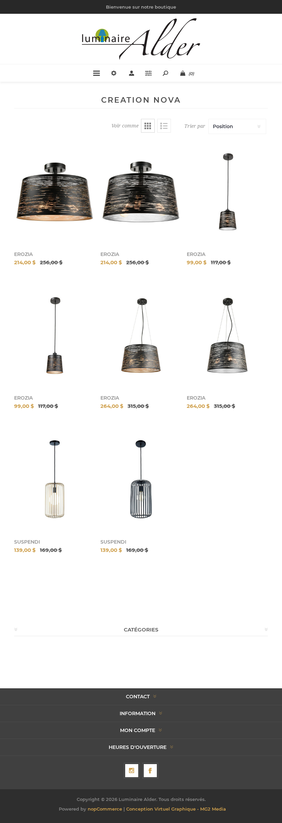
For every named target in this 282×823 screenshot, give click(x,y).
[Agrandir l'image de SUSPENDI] (54, 479)
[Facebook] (150, 770)
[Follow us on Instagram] (131, 770)
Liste (164, 126)
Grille (148, 126)
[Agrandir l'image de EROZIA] (54, 192)
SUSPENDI (27, 542)
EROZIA (23, 254)
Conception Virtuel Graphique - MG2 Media (176, 809)
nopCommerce (105, 809)
